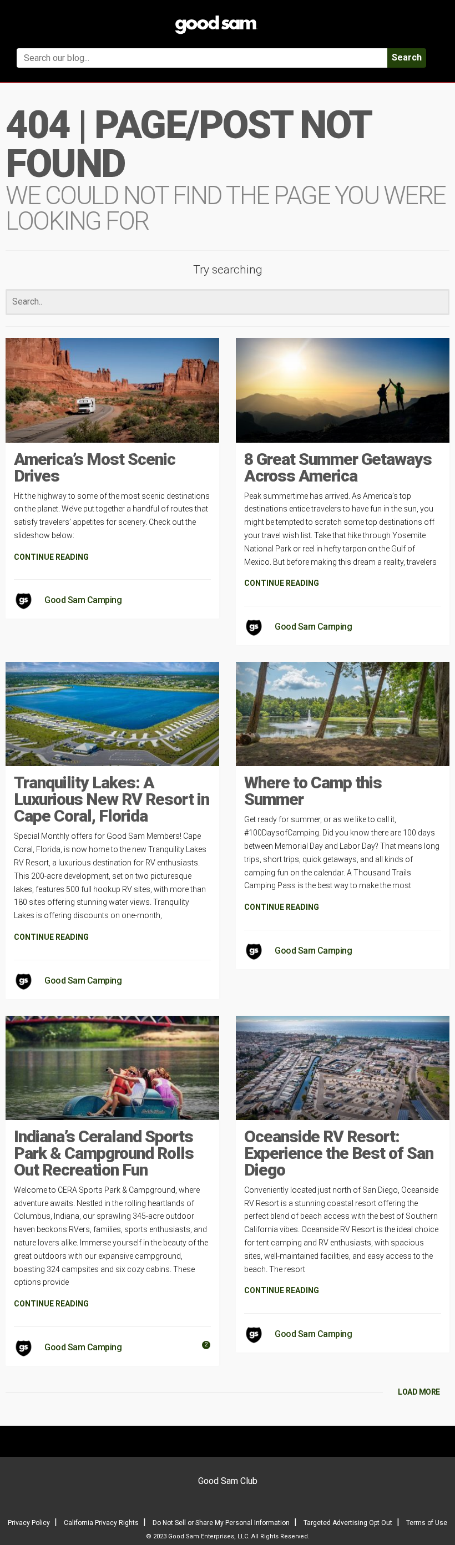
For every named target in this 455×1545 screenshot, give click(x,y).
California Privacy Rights (101, 1523)
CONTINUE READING (51, 557)
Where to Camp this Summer (313, 791)
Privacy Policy (29, 1523)
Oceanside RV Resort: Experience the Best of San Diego (338, 1153)
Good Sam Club (227, 1481)
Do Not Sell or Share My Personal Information (221, 1523)
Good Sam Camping (83, 600)
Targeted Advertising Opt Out (348, 1523)
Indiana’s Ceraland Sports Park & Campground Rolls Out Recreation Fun (104, 1153)
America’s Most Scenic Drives (94, 467)
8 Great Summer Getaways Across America (338, 467)
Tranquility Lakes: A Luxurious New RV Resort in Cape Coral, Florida (111, 799)
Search (407, 57)
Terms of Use (426, 1523)
